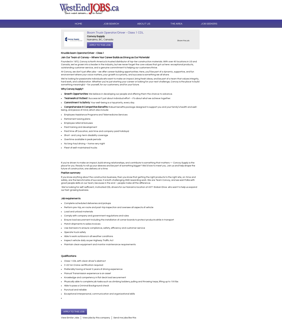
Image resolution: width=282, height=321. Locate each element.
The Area (176, 23)
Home (78, 23)
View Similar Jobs (70, 318)
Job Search (111, 23)
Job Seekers (209, 23)
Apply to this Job (100, 45)
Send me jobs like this (124, 318)
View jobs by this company (96, 318)
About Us (143, 23)
